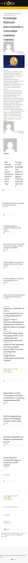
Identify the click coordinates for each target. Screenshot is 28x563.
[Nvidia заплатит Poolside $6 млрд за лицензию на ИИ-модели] (11, 284)
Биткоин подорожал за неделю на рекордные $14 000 (13, 439)
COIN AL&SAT (6, 474)
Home (4, 13)
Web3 (15, 76)
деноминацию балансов (13, 117)
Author (15, 51)
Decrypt (14, 78)
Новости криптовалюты (9, 368)
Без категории (6, 372)
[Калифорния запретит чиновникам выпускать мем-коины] (14, 190)
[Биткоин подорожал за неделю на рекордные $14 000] (11, 267)
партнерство (6, 521)
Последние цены (7, 522)
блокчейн (5, 370)
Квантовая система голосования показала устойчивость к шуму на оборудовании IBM (13, 245)
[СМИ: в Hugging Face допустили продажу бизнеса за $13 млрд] (11, 251)
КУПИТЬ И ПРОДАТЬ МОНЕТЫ (10, 507)
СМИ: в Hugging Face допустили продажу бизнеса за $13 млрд (12, 418)
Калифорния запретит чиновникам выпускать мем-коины (12, 227)
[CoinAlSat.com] (9, 3)
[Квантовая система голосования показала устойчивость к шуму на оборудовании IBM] (11, 233)
